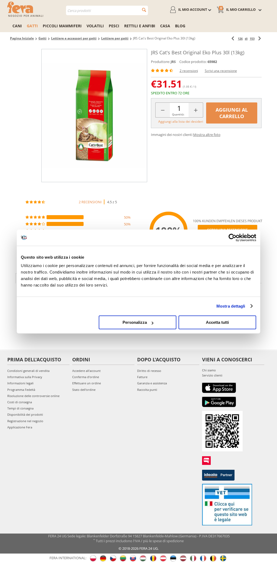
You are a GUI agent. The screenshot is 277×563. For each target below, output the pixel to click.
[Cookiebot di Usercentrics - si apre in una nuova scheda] (232, 238)
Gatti (32, 25)
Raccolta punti (147, 390)
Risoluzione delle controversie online (33, 396)
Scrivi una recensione (221, 70)
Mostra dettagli (230, 306)
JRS (173, 61)
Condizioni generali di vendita (28, 371)
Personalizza (135, 322)
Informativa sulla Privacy (24, 377)
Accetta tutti (217, 322)
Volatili (95, 25)
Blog (180, 25)
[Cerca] (144, 10)
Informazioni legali (20, 383)
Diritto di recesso (149, 371)
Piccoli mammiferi (62, 25)
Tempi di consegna (20, 408)
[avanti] (259, 38)
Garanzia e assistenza (152, 383)
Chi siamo (209, 370)
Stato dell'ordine (83, 390)
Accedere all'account (86, 371)
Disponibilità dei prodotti (25, 414)
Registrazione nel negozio (25, 421)
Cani (17, 25)
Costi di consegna (19, 402)
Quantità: (178, 114)
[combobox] (107, 10)
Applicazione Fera (19, 427)
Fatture (142, 377)
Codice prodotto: (193, 61)
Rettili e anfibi (139, 25)
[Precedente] (232, 38)
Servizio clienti (212, 375)
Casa (165, 25)
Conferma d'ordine (85, 377)
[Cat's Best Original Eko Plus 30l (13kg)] (94, 115)
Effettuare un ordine (86, 383)
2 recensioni (189, 70)
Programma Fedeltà (21, 390)
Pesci (114, 25)
